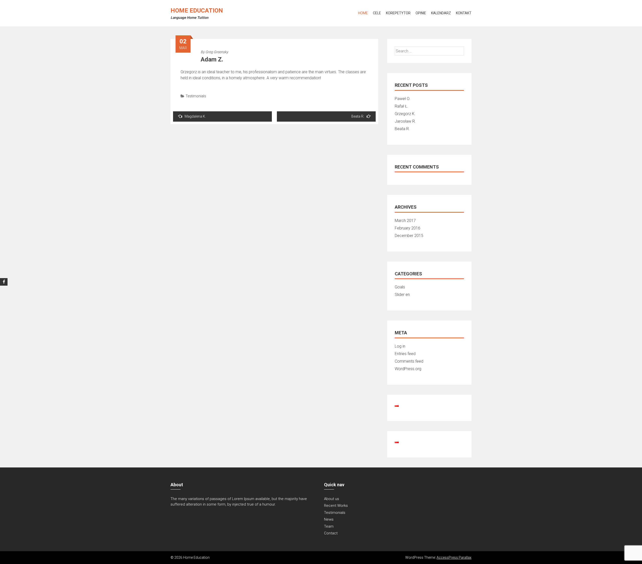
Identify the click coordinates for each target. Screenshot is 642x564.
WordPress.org (408, 368)
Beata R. (357, 116)
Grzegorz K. (405, 113)
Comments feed (409, 361)
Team (329, 526)
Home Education (197, 10)
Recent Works (336, 505)
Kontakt (463, 13)
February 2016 (407, 228)
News (329, 519)
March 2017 (405, 220)
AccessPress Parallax (454, 557)
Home (363, 13)
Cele (377, 13)
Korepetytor (398, 13)
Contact (331, 533)
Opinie (421, 13)
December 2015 (409, 235)
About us (331, 499)
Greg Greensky (216, 52)
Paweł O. (402, 98)
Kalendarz (441, 13)
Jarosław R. (405, 121)
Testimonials (196, 96)
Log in (400, 346)
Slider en (402, 294)
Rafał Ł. (401, 106)
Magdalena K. (195, 116)
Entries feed (405, 353)
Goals (400, 287)
